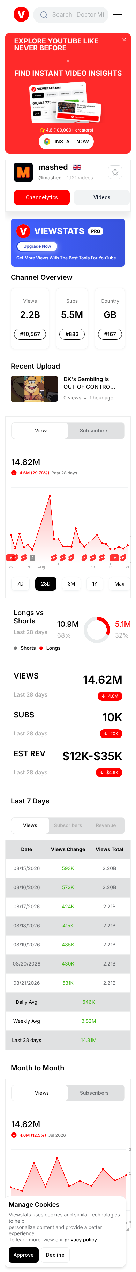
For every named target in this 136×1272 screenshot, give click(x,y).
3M (71, 584)
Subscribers (94, 430)
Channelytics (42, 197)
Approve (24, 1255)
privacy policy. (81, 1240)
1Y (94, 584)
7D (20, 584)
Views (42, 430)
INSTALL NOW (72, 141)
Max (119, 584)
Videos (102, 197)
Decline (55, 1255)
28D (46, 584)
